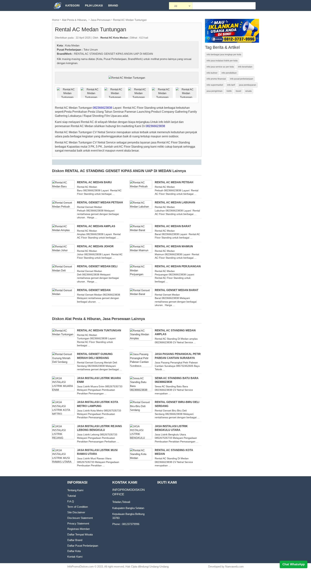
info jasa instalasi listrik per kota (222, 60)
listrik (229, 91)
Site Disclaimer (76, 512)
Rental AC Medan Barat (173, 226)
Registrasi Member (78, 528)
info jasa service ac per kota (220, 67)
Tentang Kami (75, 490)
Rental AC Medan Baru (94, 182)
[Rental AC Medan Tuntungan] (126, 77)
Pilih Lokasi (94, 5)
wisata (248, 91)
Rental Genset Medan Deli (97, 266)
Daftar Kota (74, 551)
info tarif (231, 85)
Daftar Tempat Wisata (80, 534)
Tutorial (71, 495)
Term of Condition (77, 506)
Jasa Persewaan (100, 19)
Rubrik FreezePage (80, 16)
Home (55, 19)
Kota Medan (72, 45)
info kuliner (212, 73)
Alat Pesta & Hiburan (74, 19)
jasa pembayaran (247, 85)
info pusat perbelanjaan (241, 79)
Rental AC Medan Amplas (96, 226)
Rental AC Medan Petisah (174, 182)
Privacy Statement (78, 523)
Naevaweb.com (234, 566)
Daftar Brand (74, 540)
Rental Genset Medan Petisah (100, 202)
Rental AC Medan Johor (95, 246)
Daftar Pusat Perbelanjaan (82, 545)
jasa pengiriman (214, 91)
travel (238, 91)
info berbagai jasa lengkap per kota (224, 54)
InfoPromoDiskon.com (80, 566)
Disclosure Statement (80, 517)
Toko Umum (91, 49)
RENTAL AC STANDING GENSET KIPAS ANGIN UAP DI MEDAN (113, 53)
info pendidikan (229, 73)
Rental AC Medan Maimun (174, 246)
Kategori (72, 5)
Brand (113, 5)
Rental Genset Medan (94, 290)
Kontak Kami (74, 556)
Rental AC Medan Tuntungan (130, 19)
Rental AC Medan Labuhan (175, 202)
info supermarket (215, 85)
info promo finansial (216, 79)
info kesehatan (245, 67)
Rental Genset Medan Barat (176, 290)
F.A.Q (70, 501)
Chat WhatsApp (293, 564)
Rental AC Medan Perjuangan (178, 266)
